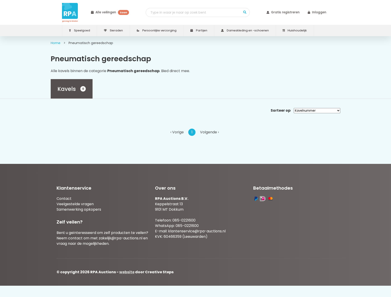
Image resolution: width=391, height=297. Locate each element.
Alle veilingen (111, 12)
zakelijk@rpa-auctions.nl (120, 238)
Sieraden (116, 30)
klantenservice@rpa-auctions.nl (197, 231)
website (126, 272)
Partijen (201, 30)
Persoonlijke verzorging (159, 30)
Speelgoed (81, 30)
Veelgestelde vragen (75, 204)
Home (55, 43)
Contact (64, 198)
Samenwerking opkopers (79, 209)
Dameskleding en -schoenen (247, 30)
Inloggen (319, 12)
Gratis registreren (285, 12)
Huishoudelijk (297, 30)
